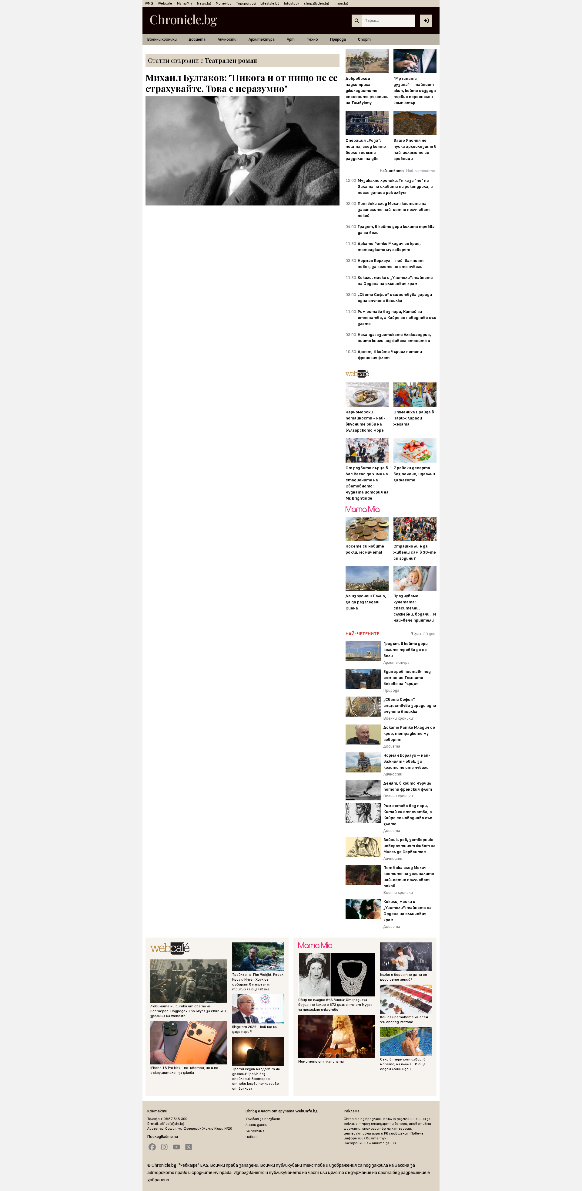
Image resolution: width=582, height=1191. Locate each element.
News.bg (204, 3)
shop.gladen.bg (316, 3)
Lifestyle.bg (269, 3)
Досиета (197, 39)
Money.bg (223, 3)
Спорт (364, 39)
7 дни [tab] (416, 633)
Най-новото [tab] (392, 170)
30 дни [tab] (429, 633)
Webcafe (165, 3)
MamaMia (184, 3)
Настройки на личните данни (370, 1143)
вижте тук (376, 1138)
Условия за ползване (263, 1119)
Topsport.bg (246, 3)
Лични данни (256, 1125)
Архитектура (262, 39)
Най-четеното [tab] (420, 170)
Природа (338, 39)
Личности (227, 39)
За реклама (255, 1131)
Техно (312, 39)
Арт (291, 39)
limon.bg (341, 3)
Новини (252, 1137)
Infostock (291, 3)
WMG (149, 3)
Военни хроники (162, 39)
